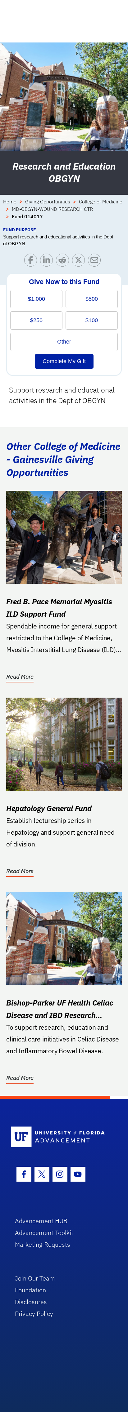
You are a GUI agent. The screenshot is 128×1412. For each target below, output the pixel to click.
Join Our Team (35, 1278)
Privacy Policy (34, 1313)
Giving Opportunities (47, 201)
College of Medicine (100, 201)
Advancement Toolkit (44, 1232)
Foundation (30, 1290)
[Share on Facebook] (32, 261)
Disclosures (31, 1302)
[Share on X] (80, 261)
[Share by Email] (96, 261)
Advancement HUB (41, 1221)
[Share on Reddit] (64, 261)
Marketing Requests (42, 1244)
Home (9, 201)
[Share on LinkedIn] (48, 261)
